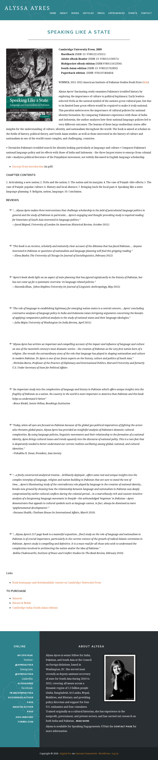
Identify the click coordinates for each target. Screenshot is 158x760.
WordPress (104, 753)
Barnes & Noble (21, 603)
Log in (115, 753)
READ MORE (82, 721)
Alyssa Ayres (27, 8)
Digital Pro (65, 753)
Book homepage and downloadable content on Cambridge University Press (56, 582)
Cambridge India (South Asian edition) (35, 607)
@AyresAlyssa (24, 664)
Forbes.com (25, 721)
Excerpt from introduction (28, 166)
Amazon (17, 598)
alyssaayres (25, 683)
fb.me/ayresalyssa (21, 692)
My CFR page (25, 655)
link (145, 82)
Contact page (123, 726)
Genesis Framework (86, 753)
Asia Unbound (24, 717)
